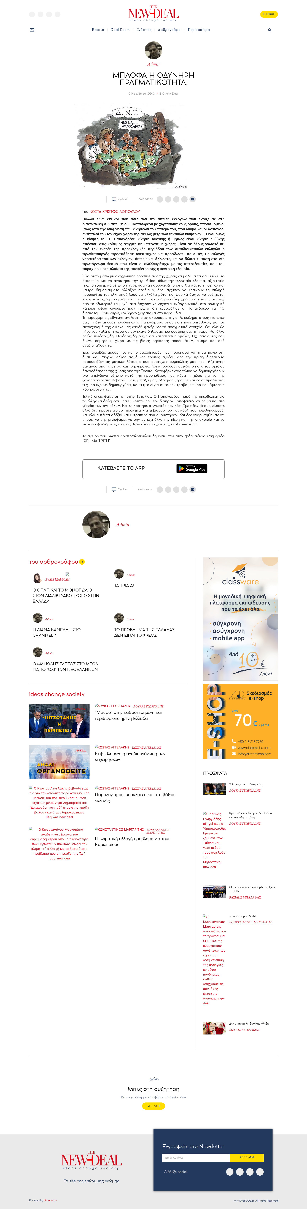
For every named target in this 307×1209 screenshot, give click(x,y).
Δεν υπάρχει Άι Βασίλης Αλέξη (249, 1023)
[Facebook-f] (32, 14)
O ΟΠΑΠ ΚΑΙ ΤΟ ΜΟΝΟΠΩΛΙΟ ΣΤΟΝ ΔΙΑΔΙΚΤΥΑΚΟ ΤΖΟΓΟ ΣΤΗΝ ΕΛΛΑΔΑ (66, 596)
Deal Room (120, 30)
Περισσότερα (199, 30)
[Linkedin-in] (57, 14)
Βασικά (98, 30)
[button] (269, 30)
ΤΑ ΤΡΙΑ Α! (124, 586)
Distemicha (50, 1200)
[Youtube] (49, 14)
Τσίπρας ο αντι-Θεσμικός (245, 784)
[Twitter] (40, 14)
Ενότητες (144, 30)
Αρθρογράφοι (169, 30)
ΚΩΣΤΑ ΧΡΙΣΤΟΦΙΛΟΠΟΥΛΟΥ (114, 212)
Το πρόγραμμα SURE (243, 916)
